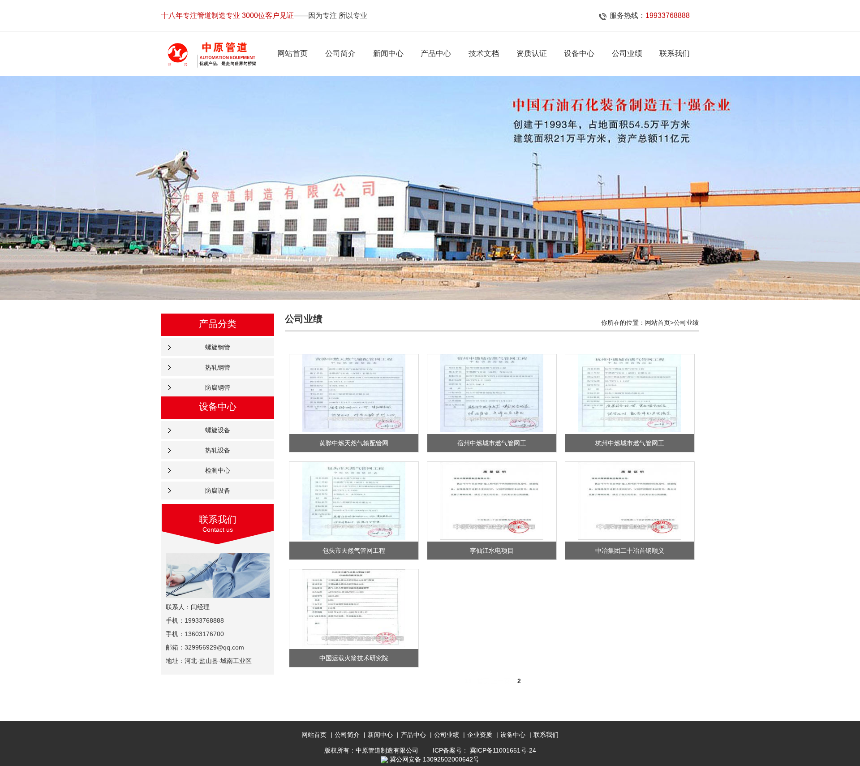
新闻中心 (380, 734)
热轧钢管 (217, 367)
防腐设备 (217, 490)
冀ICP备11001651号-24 (503, 750)
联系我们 (546, 734)
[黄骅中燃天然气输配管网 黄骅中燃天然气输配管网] (353, 393)
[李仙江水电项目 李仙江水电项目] (491, 501)
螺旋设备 (217, 430)
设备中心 (512, 734)
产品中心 (413, 734)
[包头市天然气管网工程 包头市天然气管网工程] (353, 501)
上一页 (500, 680)
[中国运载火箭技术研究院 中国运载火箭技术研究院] (353, 608)
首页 (483, 680)
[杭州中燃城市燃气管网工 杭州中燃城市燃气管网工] (629, 393)
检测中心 (217, 470)
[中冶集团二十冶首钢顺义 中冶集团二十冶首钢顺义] (629, 501)
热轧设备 (217, 450)
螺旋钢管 (217, 347)
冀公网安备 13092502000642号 (434, 759)
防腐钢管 (217, 387)
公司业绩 (446, 734)
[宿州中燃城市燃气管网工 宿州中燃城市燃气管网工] (491, 393)
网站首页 (314, 734)
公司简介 (347, 734)
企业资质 (479, 734)
